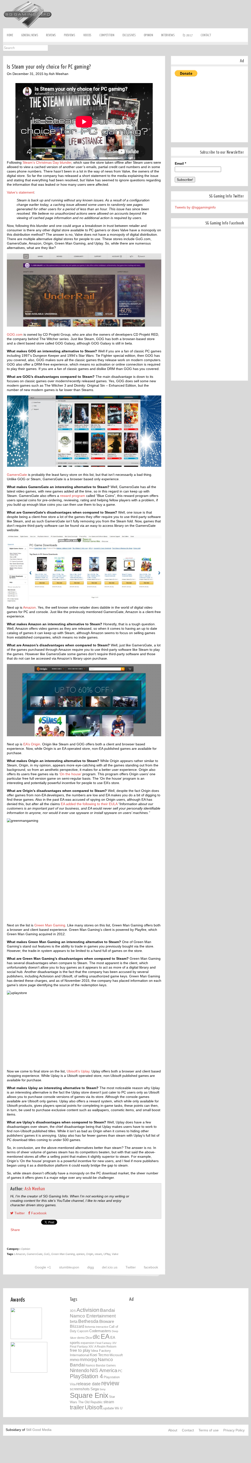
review (110, 1383)
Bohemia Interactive (96, 1326)
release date (88, 1383)
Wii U (118, 1408)
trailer (77, 1407)
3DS (73, 1310)
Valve (115, 1254)
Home (10, 35)
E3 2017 (188, 35)
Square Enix (89, 1395)
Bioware (106, 1321)
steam (98, 1254)
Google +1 (43, 1267)
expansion (88, 1343)
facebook (151, 1267)
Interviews (168, 35)
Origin (89, 1254)
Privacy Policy (234, 1430)
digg (90, 1267)
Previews (69, 35)
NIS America (103, 1370)
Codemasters (100, 1331)
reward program (72, 496)
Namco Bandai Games (101, 1365)
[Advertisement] (159, 11)
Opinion (148, 35)
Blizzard (77, 1326)
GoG (47, 1254)
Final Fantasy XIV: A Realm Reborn (93, 1346)
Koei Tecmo (99, 1355)
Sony (103, 1389)
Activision (87, 1310)
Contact (206, 35)
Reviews (51, 35)
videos (87, 35)
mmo (74, 1359)
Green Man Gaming (49, 925)
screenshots (80, 1389)
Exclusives (129, 35)
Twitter (4, 63)
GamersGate (17, 475)
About (172, 1430)
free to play (80, 1350)
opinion (80, 1254)
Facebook (4, 55)
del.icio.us (109, 1267)
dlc (96, 1337)
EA (105, 1336)
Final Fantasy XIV (105, 1342)
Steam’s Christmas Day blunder (47, 162)
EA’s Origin (31, 744)
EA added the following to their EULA (89, 804)
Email (180, 163)
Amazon (29, 607)
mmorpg (88, 1359)
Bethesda (88, 1321)
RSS (4, 78)
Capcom (82, 1331)
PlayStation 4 (86, 1376)
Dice (89, 1338)
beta (73, 1321)
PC (120, 1371)
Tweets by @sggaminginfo (195, 207)
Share (15, 1230)
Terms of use (209, 1430)
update (108, 1408)
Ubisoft (93, 1407)
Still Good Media (38, 1430)
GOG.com (15, 334)
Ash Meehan (35, 1189)
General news (29, 35)
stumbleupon (69, 1267)
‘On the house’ (70, 774)
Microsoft (116, 1355)
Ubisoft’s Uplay (78, 1071)
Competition (107, 35)
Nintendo (79, 1370)
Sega (94, 1389)
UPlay (106, 1254)
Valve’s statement (20, 192)
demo (81, 1337)
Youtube (4, 70)
